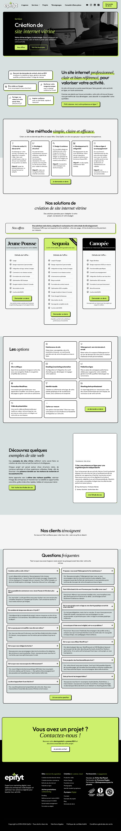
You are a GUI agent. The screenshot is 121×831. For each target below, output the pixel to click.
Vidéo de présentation (19, 406)
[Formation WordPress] (26, 383)
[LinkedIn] (95, 5)
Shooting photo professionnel (91, 386)
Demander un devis (22, 298)
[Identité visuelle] (60, 383)
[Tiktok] (98, 5)
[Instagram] (91, 5)
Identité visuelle (51, 386)
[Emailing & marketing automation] (60, 364)
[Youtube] (87, 5)
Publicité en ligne (87, 367)
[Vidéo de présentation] (26, 403)
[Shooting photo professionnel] (95, 383)
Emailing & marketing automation (58, 367)
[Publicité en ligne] (95, 364)
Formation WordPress (19, 386)
